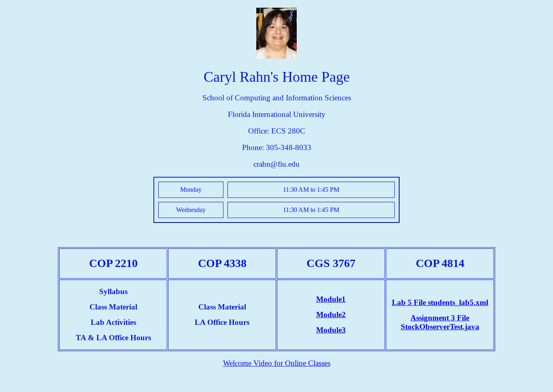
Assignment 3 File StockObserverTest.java (440, 322)
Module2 (331, 314)
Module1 (331, 299)
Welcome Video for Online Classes (276, 363)
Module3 (331, 330)
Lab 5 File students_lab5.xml (440, 302)
